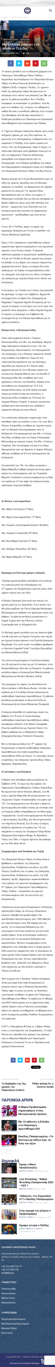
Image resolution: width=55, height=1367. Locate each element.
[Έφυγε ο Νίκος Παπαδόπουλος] (9, 1168)
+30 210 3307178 (10, 1269)
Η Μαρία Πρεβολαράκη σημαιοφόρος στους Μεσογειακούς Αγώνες (32, 1110)
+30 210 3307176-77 (12, 1266)
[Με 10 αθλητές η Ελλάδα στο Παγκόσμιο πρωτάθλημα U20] (9, 1125)
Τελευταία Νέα (9, 1289)
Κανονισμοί (7, 1333)
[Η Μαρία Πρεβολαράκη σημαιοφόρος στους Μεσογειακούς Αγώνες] (9, 1110)
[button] (50, 10)
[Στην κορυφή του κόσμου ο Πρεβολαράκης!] (9, 1214)
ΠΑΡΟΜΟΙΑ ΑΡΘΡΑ (17, 1100)
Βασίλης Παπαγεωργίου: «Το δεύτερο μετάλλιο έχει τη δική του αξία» (35, 1140)
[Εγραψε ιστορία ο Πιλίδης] (9, 1229)
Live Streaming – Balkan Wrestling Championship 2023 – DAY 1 (36, 1182)
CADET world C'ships (10, 39)
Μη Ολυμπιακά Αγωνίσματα (15, 1323)
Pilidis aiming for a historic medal (42, 1085)
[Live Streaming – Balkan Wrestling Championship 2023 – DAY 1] (9, 1183)
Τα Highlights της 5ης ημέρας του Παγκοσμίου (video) (14, 1087)
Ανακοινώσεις (9, 1293)
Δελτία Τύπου (25, 39)
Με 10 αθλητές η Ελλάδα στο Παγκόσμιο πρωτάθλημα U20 (33, 1125)
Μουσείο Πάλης (9, 1328)
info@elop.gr (8, 1273)
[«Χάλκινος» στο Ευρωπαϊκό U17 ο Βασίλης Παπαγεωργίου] (9, 1199)
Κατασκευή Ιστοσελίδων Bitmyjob (25, 1363)
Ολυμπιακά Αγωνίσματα (13, 1319)
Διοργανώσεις (9, 1302)
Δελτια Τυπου (9, 1117)
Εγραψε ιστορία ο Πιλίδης (34, 1225)
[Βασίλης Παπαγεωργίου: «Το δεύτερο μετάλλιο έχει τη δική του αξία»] (9, 1140)
